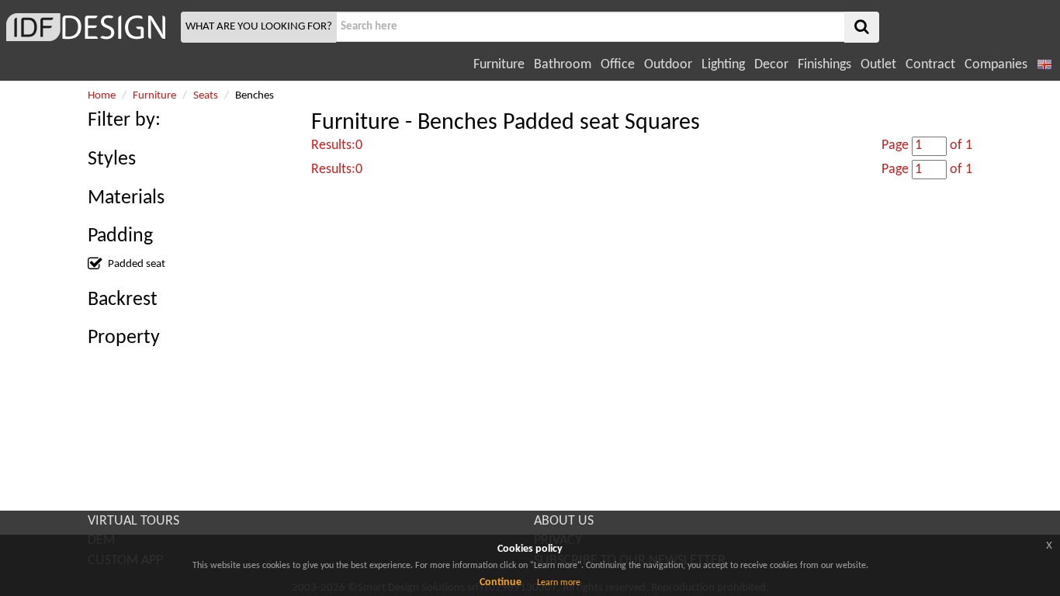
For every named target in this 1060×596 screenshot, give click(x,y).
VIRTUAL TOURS (133, 521)
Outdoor (668, 64)
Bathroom (562, 64)
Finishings (824, 64)
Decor (771, 64)
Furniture (499, 64)
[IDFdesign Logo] (88, 27)
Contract (930, 64)
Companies (996, 64)
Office (618, 64)
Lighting (723, 64)
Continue (500, 582)
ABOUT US (564, 521)
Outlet (878, 64)
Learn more (558, 582)
